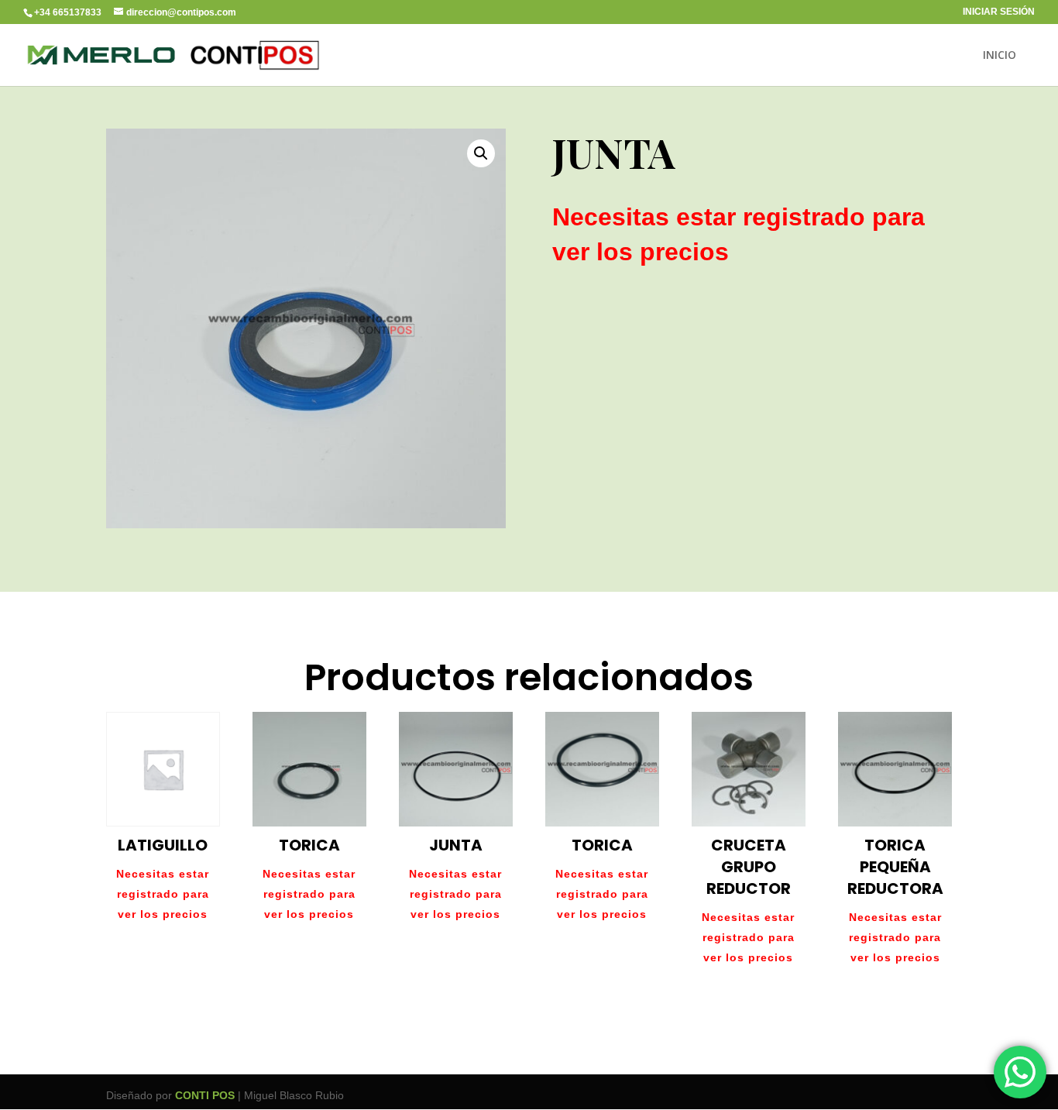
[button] (481, 153)
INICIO (999, 56)
